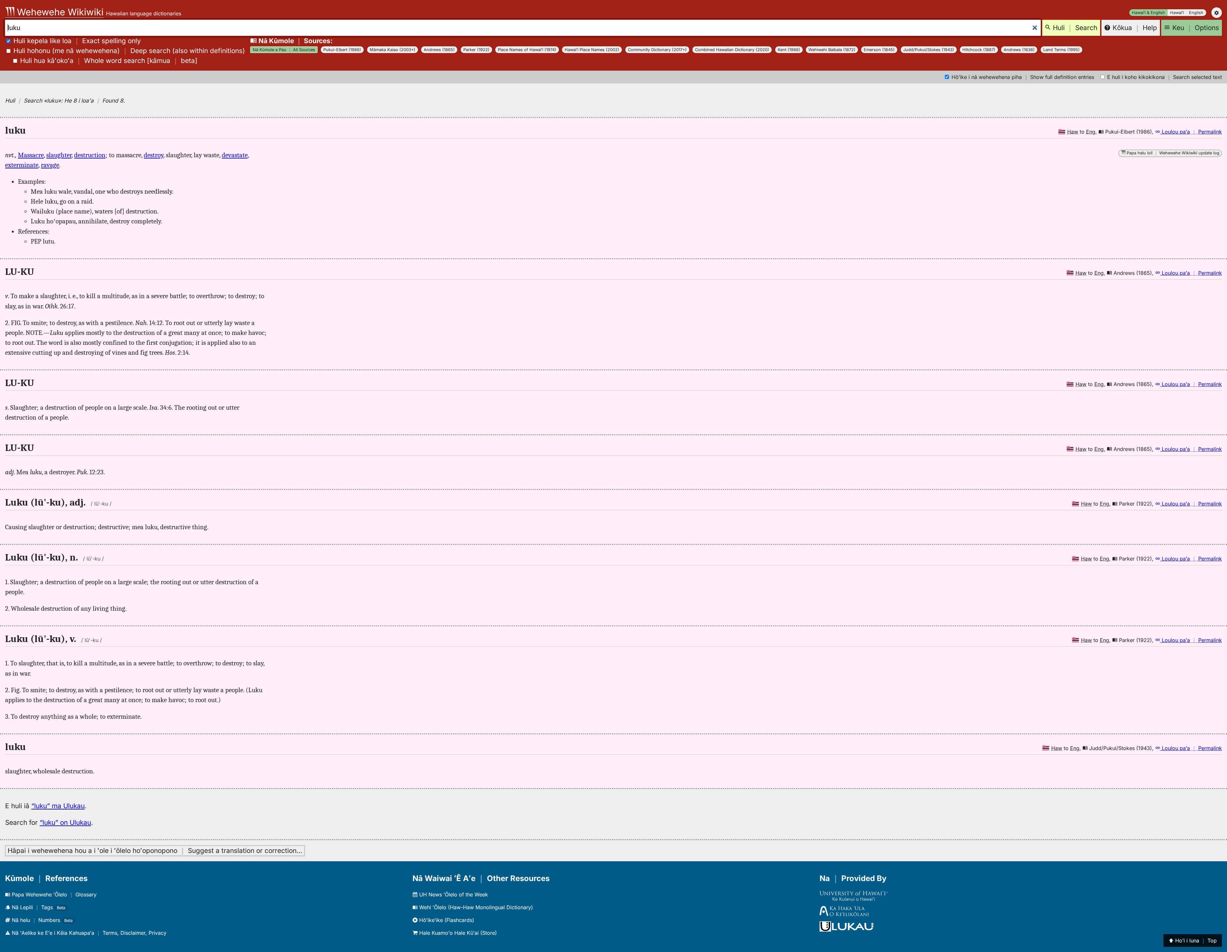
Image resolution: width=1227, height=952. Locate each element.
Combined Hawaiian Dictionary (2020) (732, 49)
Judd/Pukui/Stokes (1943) (928, 49)
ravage (50, 165)
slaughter (59, 155)
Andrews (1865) (439, 49)
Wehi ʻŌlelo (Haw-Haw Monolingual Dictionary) (475, 907)
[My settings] (1216, 12)
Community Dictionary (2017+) (657, 49)
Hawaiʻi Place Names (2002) (592, 49)
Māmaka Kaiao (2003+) (392, 49)
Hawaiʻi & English (1148, 12)
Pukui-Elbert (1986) (342, 49)
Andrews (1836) (1019, 49)
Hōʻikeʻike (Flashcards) (446, 920)
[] (108, 61)
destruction (89, 155)
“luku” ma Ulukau (58, 806)
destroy (153, 155)
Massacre (31, 155)
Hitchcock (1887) (978, 49)
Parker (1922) (476, 49)
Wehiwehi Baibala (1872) (831, 49)
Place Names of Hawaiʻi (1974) (527, 49)
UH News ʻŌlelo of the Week (453, 894)
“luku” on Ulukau (65, 822)
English (1196, 12)
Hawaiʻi (1177, 12)
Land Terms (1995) (1061, 49)
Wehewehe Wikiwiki (59, 12)
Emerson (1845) (879, 49)
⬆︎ (1193, 940)
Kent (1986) (789, 49)
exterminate (21, 165)
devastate (235, 155)
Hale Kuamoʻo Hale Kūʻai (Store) (457, 933)
